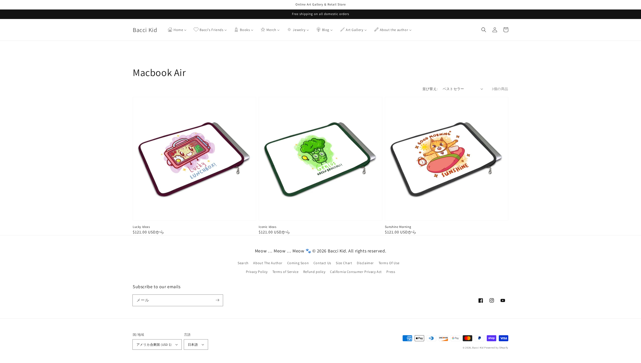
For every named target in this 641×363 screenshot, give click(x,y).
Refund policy (314, 271)
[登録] (217, 300)
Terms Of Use (389, 263)
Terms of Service (285, 271)
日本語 (193, 344)
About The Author (267, 263)
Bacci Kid (478, 347)
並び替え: (430, 89)
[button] (483, 29)
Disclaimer (365, 263)
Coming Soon (298, 263)
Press (390, 271)
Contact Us (322, 263)
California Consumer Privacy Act (356, 271)
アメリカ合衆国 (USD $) (154, 344)
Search (243, 263)
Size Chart (344, 263)
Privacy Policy (257, 271)
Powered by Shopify (496, 347)
